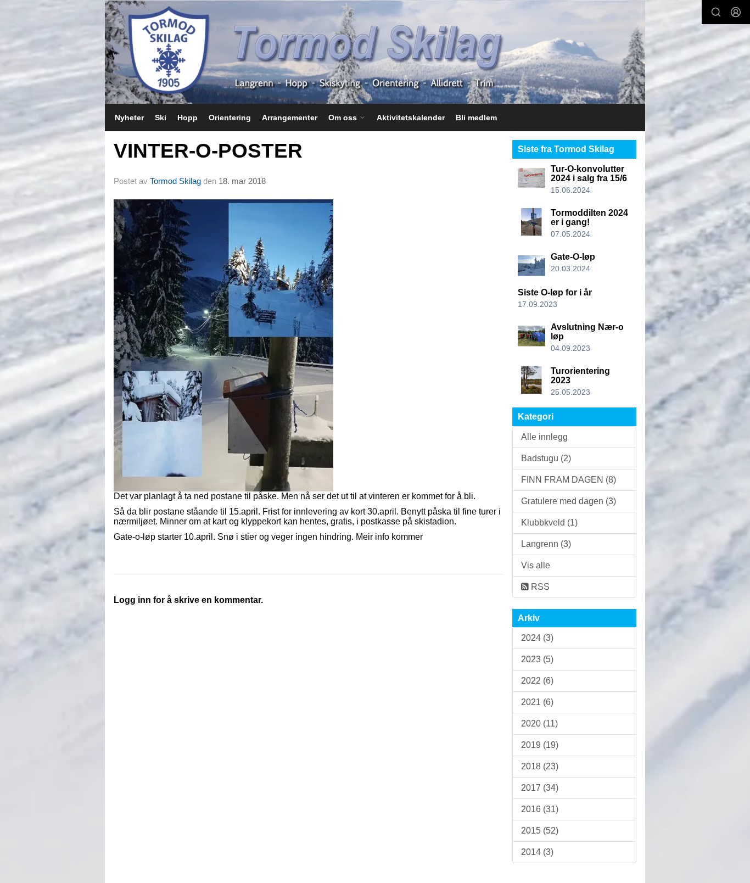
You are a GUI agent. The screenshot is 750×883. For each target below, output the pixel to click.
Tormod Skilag (175, 181)
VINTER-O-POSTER (208, 150)
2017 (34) (539, 787)
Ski (160, 117)
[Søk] (716, 12)
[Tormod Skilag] (375, 52)
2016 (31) (539, 809)
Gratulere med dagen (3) (568, 501)
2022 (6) (537, 680)
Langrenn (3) (546, 544)
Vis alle (535, 565)
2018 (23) (539, 766)
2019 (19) (539, 745)
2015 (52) (539, 830)
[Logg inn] (736, 12)
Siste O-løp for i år (555, 292)
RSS (539, 586)
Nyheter (129, 117)
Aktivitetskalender (411, 117)
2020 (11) (539, 723)
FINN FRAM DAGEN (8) (568, 479)
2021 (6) (537, 702)
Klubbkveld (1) (549, 522)
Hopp (187, 117)
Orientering (230, 117)
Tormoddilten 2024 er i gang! (589, 217)
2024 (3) (537, 637)
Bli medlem (476, 117)
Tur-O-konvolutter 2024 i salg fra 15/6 (589, 173)
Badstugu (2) (546, 458)
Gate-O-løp (573, 256)
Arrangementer (289, 117)
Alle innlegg (544, 437)
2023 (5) (537, 659)
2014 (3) (537, 852)
